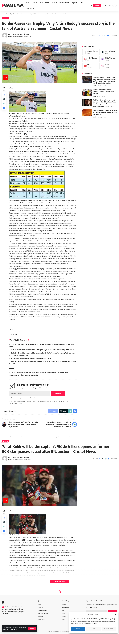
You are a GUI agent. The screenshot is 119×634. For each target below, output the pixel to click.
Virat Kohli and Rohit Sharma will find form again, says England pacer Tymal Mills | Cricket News (42, 350)
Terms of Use (13, 629)
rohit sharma (21, 375)
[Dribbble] (108, 66)
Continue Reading (59, 581)
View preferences (109, 629)
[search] (106, 5)
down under (35, 372)
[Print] (107, 35)
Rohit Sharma (19, 146)
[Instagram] (108, 59)
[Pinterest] (91, 59)
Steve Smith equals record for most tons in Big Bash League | (31, 358)
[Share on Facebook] (99, 35)
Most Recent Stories (98, 106)
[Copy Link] (105, 35)
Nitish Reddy (13, 375)
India (94, 96)
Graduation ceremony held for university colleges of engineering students (103, 91)
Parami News (12, 5)
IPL (46, 304)
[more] (91, 5)
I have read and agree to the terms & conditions (24, 398)
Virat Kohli (69, 537)
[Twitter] (108, 52)
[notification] (103, 6)
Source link (13, 334)
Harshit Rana (53, 372)
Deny (93, 629)
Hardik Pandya (33, 200)
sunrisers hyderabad (32, 375)
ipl (59, 372)
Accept (78, 629)
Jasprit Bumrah (33, 161)
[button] (115, 614)
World (94, 85)
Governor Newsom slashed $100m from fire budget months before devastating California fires (105, 112)
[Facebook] (91, 52)
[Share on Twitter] (102, 35)
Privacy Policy (61, 401)
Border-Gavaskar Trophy (18, 134)
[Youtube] (91, 66)
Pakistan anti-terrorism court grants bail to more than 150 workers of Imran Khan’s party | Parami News (104, 102)
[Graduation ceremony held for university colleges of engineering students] (87, 92)
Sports (5, 18)
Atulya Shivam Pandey (15, 34)
